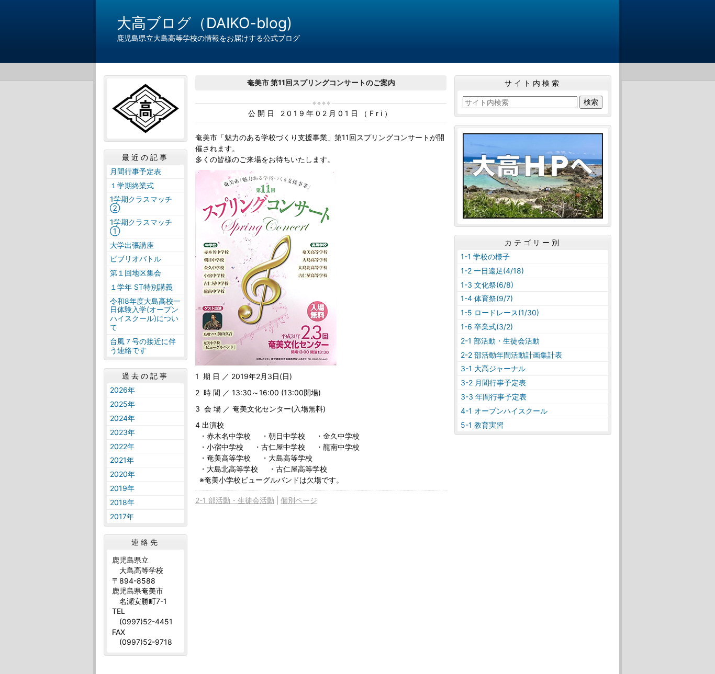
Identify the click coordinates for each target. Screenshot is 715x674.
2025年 (122, 403)
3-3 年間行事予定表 (494, 396)
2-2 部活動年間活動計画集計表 (511, 354)
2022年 (122, 446)
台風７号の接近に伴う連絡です (143, 346)
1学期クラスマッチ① (141, 226)
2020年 (122, 474)
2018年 (122, 502)
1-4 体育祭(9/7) (487, 298)
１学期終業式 (132, 185)
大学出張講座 (132, 245)
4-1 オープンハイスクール (504, 410)
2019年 (122, 488)
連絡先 (145, 542)
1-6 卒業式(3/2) (487, 326)
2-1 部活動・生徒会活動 (234, 500)
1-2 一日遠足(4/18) (492, 270)
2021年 (122, 459)
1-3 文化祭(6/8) (487, 284)
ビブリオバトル (135, 258)
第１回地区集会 (135, 272)
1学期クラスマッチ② (141, 203)
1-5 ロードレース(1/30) (500, 312)
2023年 (122, 432)
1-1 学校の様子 (485, 256)
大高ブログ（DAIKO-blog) (204, 23)
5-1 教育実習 (482, 424)
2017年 (122, 516)
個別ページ (299, 500)
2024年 (122, 418)
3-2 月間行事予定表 (493, 382)
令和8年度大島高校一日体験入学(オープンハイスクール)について (145, 314)
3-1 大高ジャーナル (493, 368)
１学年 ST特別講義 (141, 286)
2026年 (122, 389)
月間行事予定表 (135, 171)
